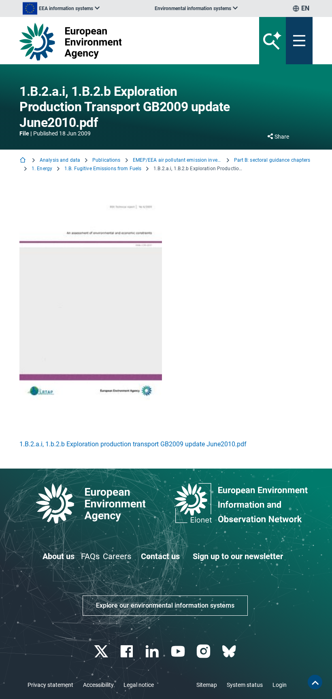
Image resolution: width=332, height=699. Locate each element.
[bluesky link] (229, 651)
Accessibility (98, 685)
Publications (106, 160)
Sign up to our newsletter (238, 556)
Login (279, 685)
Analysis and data (60, 160)
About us (58, 556)
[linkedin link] (153, 651)
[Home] (23, 160)
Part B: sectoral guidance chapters (272, 160)
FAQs (90, 556)
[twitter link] (102, 651)
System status (245, 685)
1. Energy (42, 168)
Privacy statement (50, 685)
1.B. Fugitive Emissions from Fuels (102, 168)
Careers (117, 556)
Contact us (160, 556)
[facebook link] (127, 651)
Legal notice (138, 685)
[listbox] (61, 8)
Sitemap (206, 685)
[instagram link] (204, 651)
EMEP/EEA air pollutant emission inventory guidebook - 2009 (177, 160)
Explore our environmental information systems (165, 605)
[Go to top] (315, 682)
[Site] (115, 42)
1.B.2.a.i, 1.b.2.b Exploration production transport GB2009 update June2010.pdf (133, 444)
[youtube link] (178, 651)
